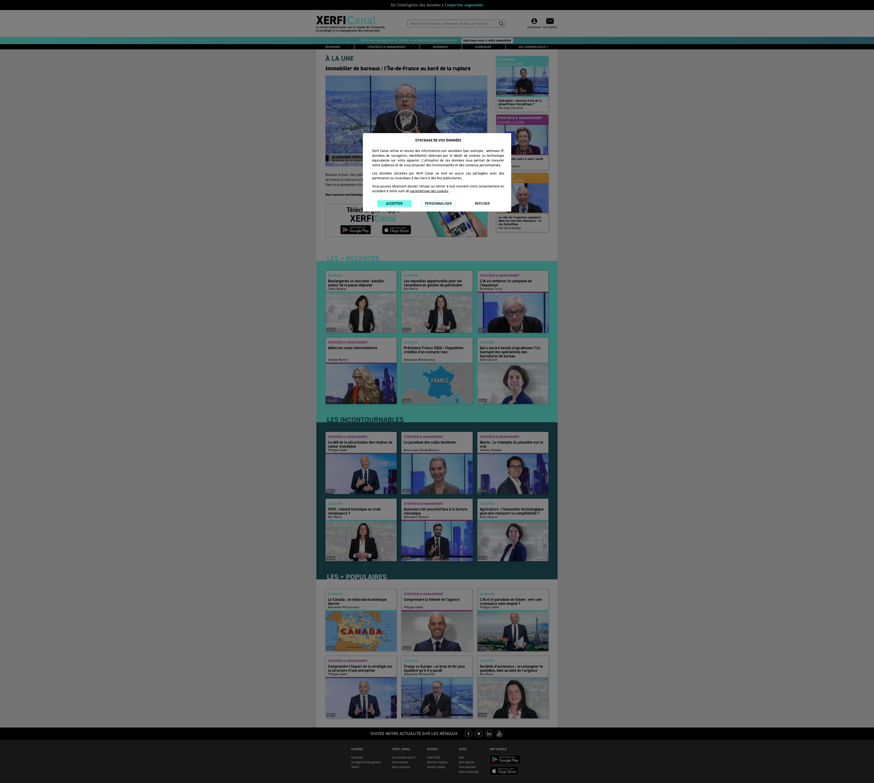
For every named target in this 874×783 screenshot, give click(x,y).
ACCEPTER (394, 203)
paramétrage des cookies (429, 191)
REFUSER (482, 203)
